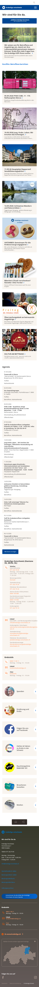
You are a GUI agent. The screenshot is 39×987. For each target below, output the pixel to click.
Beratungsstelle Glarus (8, 882)
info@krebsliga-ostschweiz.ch (20, 622)
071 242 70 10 (14, 608)
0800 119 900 (14, 600)
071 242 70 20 (14, 584)
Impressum (4, 983)
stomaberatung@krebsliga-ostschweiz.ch (19, 634)
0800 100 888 (14, 593)
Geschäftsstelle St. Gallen (9, 871)
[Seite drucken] (16, 822)
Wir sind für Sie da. (13, 14)
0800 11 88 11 (14, 661)
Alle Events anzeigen (10, 551)
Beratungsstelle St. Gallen (9, 875)
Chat (7, 923)
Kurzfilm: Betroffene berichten (15, 64)
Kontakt (12, 580)
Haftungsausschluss (8, 888)
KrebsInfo (13, 674)
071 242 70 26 (14, 589)
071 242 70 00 (14, 570)
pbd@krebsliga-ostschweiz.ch (20, 640)
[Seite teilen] (23, 822)
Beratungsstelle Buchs (8, 878)
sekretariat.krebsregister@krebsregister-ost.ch (24, 628)
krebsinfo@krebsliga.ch (18, 668)
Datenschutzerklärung (15, 983)
